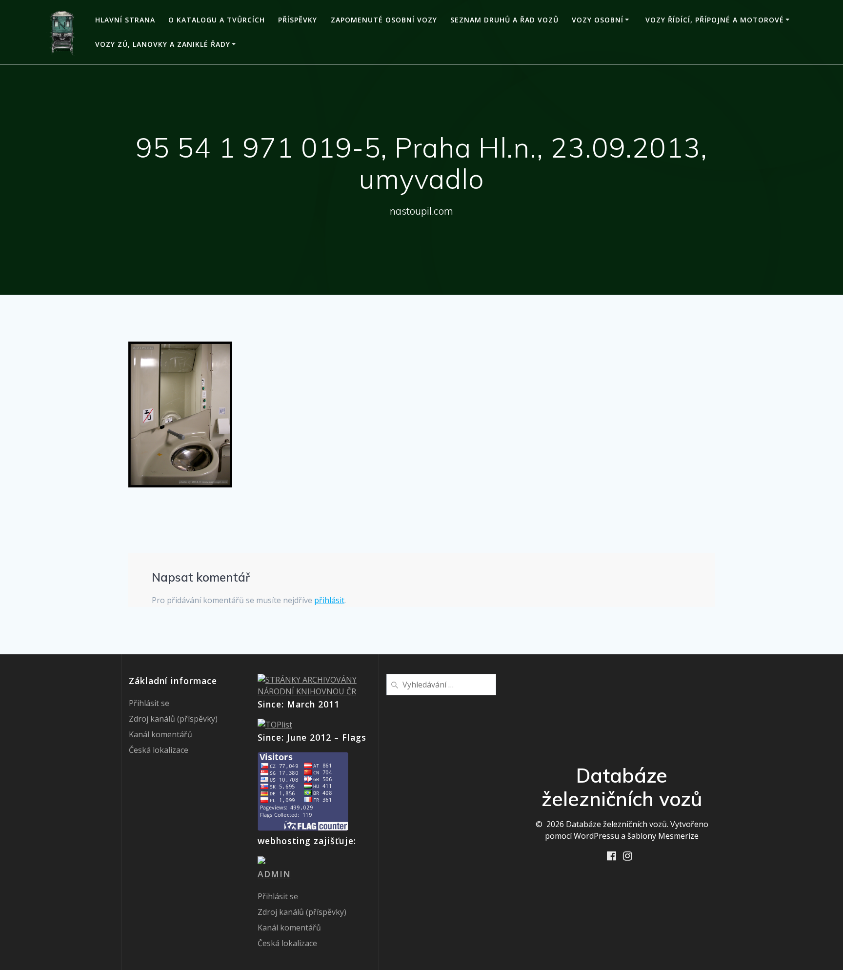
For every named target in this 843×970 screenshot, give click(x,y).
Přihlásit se (149, 703)
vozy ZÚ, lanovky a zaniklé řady (162, 44)
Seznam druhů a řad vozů (504, 19)
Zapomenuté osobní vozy (384, 19)
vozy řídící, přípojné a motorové (714, 19)
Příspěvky (297, 19)
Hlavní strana (125, 19)
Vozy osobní (597, 19)
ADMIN (274, 874)
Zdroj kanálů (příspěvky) (173, 718)
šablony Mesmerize (663, 835)
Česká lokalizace (158, 750)
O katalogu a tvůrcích (216, 19)
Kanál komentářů (160, 734)
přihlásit (329, 600)
